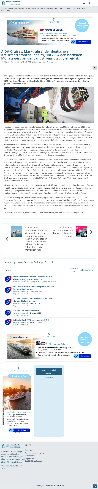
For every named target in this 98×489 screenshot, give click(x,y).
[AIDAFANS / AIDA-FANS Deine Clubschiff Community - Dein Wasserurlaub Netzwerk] (41, 3)
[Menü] (95, 3)
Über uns (29, 450)
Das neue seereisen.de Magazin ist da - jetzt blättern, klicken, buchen (32, 300)
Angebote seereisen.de (48, 282)
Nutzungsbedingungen (34, 453)
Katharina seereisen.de (20, 282)
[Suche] (84, 3)
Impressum (29, 458)
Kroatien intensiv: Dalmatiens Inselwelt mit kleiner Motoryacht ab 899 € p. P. (32, 278)
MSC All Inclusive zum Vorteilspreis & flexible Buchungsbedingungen (33, 288)
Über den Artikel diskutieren (49, 371)
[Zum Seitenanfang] (95, 486)
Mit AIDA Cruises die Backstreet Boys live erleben (63, 233)
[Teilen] (95, 68)
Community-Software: (49, 485)
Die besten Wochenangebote (26, 310)
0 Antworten (50, 62)
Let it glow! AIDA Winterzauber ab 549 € (31, 320)
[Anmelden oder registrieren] (89, 3)
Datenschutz (30, 455)
